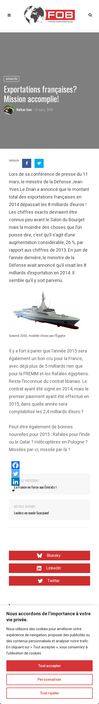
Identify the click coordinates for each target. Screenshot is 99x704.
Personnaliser (49, 679)
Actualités (11, 79)
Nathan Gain (24, 109)
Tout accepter (49, 666)
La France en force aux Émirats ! (35, 487)
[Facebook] (15, 465)
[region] (49, 654)
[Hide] (13, 491)
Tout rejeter (49, 693)
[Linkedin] (15, 482)
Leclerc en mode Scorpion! (31, 512)
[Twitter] (15, 474)
